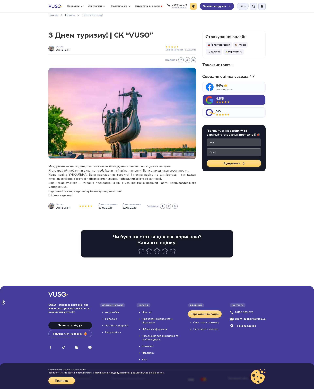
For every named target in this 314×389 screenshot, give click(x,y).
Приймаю (61, 381)
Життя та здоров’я (116, 325)
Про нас (147, 312)
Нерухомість (113, 332)
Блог (145, 359)
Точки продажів (245, 326)
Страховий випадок (147, 6)
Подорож (111, 319)
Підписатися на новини (67, 334)
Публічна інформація (154, 329)
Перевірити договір (205, 329)
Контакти (148, 346)
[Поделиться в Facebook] (181, 59)
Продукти (73, 6)
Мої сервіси (94, 6)
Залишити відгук (70, 325)
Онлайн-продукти (215, 6)
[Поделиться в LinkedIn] (193, 59)
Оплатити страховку (206, 322)
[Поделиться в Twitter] (187, 59)
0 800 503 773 (244, 312)
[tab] (234, 87)
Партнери (148, 353)
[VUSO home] (55, 6)
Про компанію (118, 6)
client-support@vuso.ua (250, 319)
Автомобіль (112, 312)
